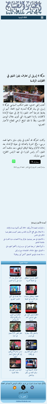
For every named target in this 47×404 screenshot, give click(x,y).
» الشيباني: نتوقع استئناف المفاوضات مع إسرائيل (29, 250)
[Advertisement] (23, 44)
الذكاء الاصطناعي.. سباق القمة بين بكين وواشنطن (31, 372)
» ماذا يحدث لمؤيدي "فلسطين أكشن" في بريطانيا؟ (29, 254)
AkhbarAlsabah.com (23, 401)
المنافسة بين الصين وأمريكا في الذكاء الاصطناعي (15, 317)
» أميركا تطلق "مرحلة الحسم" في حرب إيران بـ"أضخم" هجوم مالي (25, 246)
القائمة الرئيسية (23, 17)
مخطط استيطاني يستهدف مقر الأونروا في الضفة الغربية (31, 299)
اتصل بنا (23, 396)
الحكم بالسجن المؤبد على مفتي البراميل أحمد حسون (31, 317)
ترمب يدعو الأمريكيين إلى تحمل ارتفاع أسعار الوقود (15, 354)
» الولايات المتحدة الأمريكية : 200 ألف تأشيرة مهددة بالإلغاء (25, 228)
